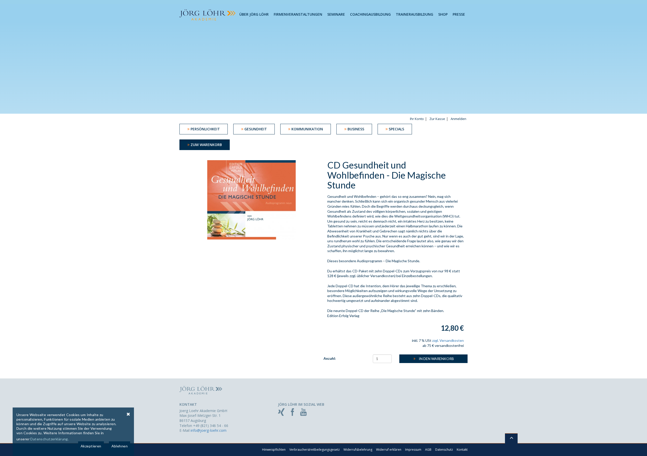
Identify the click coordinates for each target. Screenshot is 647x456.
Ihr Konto (417, 118)
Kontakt (462, 449)
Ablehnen (119, 446)
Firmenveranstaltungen (298, 14)
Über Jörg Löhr (254, 14)
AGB (428, 449)
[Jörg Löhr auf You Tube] (303, 411)
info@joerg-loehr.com (208, 430)
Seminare (336, 14)
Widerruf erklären (388, 449)
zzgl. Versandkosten (448, 340)
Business (354, 128)
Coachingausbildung (370, 14)
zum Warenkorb (204, 144)
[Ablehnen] (128, 414)
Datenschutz (444, 449)
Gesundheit (254, 128)
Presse (459, 14)
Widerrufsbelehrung (357, 449)
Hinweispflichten (274, 449)
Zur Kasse (437, 118)
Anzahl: (330, 358)
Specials (394, 128)
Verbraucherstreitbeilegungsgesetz (314, 449)
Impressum (413, 449)
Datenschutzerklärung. (49, 439)
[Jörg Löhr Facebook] (292, 411)
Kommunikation (305, 128)
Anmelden (458, 118)
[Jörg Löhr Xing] (281, 411)
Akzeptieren (91, 446)
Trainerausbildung (414, 14)
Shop (443, 14)
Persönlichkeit (203, 128)
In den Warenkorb (433, 358)
